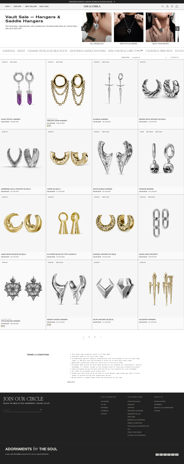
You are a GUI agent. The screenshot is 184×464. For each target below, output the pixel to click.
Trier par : (125, 57)
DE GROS (157, 411)
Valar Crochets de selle (103, 319)
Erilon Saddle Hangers (102, 189)
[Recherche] (162, 6)
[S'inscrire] (39, 409)
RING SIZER (131, 417)
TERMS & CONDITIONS (135, 423)
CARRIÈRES (158, 404)
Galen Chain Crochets (148, 254)
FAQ (129, 429)
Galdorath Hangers (147, 319)
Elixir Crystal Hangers (10, 119)
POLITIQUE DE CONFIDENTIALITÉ (138, 426)
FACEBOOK (104, 411)
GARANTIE (131, 404)
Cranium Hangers (146, 189)
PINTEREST (104, 407)
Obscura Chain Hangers (57, 121)
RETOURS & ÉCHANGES (135, 411)
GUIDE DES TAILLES (134, 414)
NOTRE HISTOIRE (159, 401)
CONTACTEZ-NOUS (134, 401)
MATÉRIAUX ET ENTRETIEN (136, 420)
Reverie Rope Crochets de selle (152, 119)
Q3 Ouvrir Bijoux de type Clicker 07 (62, 254)
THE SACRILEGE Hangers (10, 321)
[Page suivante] (100, 337)
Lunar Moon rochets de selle (13, 254)
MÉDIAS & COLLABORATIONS (163, 407)
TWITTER (104, 414)
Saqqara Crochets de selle (104, 254)
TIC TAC (103, 404)
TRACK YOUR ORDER (134, 432)
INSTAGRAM (105, 401)
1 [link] (83, 337)
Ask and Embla (16, 454)
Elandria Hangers (100, 119)
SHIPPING (131, 407)
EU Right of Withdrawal (137, 435)
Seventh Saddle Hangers (57, 319)
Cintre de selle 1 (54, 189)
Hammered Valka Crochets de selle (16, 189)
